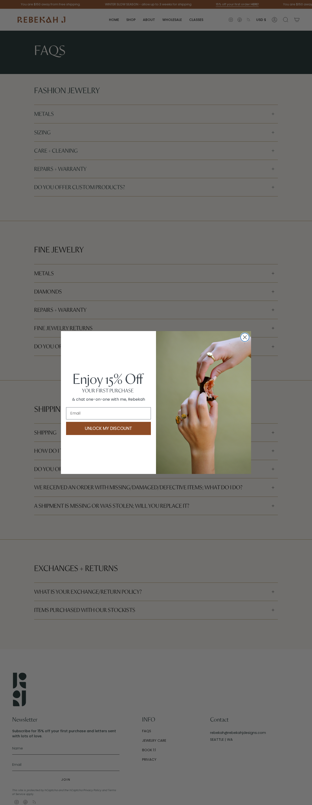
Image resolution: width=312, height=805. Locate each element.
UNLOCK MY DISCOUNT (108, 428)
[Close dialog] (245, 337)
